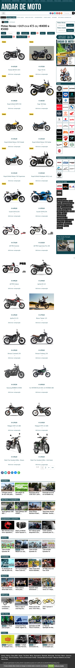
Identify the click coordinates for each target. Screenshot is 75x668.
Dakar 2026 (14, 655)
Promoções (44, 655)
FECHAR (51, 666)
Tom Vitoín (26, 655)
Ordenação (24, 33)
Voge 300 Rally (41, 104)
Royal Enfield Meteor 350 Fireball (14, 142)
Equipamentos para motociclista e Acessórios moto (65, 205)
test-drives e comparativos (64, 17)
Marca (42, 33)
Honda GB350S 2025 (14, 70)
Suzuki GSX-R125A (41, 211)
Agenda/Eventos (62, 201)
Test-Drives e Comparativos (9, 499)
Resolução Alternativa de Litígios (62, 657)
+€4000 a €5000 (21, 36)
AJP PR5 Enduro (14, 284)
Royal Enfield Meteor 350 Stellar (41, 142)
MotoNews (4, 481)
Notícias (8, 655)
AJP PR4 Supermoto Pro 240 (42, 246)
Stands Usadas (66, 209)
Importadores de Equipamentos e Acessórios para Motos (65, 220)
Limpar (3, 33)
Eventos (3, 633)
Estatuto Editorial (14, 657)
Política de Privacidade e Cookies (28, 657)
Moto (33, 33)
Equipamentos (37, 655)
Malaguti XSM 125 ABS (14, 426)
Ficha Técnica (4, 657)
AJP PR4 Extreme (14, 246)
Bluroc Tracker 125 (41, 318)
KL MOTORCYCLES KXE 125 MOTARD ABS (42, 388)
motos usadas (20, 17)
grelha (6, 22)
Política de (59, 666)
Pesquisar (70, 25)
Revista (63, 655)
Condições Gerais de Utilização (45, 657)
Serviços (59, 228)
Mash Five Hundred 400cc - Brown (14, 460)
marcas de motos (29, 17)
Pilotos (66, 226)
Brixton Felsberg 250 (41, 353)
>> (53, 467)
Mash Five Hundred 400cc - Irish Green (41, 460)
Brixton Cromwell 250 (14, 353)
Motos (31, 655)
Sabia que (4, 595)
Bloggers (60, 226)
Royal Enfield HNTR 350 (14, 104)
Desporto (4, 576)
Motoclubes (68, 224)
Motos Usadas (61, 199)
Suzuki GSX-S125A (14, 211)
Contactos (68, 655)
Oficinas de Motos (62, 211)
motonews (54, 17)
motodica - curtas (5, 19)
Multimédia (5, 557)
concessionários (38, 17)
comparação (12, 22)
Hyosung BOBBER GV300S (14, 388)
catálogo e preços (11, 17)
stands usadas (47, 17)
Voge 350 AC (41, 70)
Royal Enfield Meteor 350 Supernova (14, 176)
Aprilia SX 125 (14, 318)
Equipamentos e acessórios (9, 519)
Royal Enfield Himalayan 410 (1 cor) (41, 176)
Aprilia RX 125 (42, 284)
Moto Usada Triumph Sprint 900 (63, 238)
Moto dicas (4, 614)
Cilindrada (50, 33)
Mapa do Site (4, 659)
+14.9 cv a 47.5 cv (6, 36)
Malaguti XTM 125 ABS (41, 426)
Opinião (20, 655)
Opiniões (4, 538)
